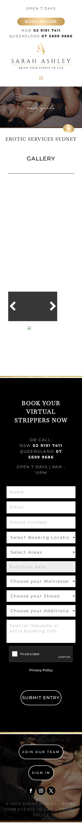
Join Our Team (41, 752)
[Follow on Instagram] (41, 791)
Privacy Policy (41, 670)
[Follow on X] (51, 791)
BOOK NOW (19, 329)
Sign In (41, 773)
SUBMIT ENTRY (41, 697)
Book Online (41, 22)
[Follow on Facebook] (31, 791)
